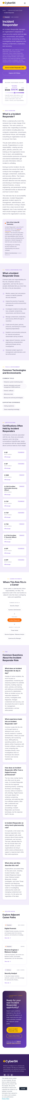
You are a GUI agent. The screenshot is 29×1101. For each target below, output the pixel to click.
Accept (23, 1088)
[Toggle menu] (24, 3)
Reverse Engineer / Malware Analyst (14, 634)
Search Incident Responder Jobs (14, 67)
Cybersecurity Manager (14, 638)
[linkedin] (4, 1075)
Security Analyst (14, 605)
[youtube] (11, 1075)
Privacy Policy (5, 1098)
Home (4, 10)
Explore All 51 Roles (14, 73)
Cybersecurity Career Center (15, 10)
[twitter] (8, 1075)
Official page (7, 457)
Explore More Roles (14, 1036)
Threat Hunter (14, 630)
